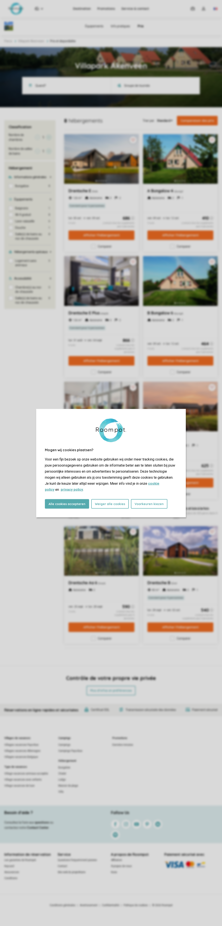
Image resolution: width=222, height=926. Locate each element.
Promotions (106, 9)
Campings (64, 738)
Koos (114, 872)
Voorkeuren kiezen (149, 504)
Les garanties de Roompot (20, 860)
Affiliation (116, 860)
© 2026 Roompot (162, 905)
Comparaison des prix (197, 121)
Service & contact (135, 9)
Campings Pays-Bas (70, 750)
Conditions (10, 878)
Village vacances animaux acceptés (26, 773)
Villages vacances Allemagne (22, 750)
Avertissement (89, 905)
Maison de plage (68, 785)
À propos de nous (121, 866)
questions (42, 822)
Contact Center (38, 827)
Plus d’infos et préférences (111, 691)
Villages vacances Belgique (21, 756)
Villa (61, 791)
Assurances (11, 872)
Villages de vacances (17, 738)
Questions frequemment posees (77, 860)
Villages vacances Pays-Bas (21, 744)
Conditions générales (62, 905)
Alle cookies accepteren (67, 504)
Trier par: (149, 120)
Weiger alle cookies (110, 504)
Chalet (62, 773)
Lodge (62, 779)
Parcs (8, 41)
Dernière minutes (122, 744)
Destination (82, 9)
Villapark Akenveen (31, 41)
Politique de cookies (136, 905)
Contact (62, 866)
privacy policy (72, 489)
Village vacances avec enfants (23, 779)
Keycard (9, 866)
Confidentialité (110, 905)
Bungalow (64, 767)
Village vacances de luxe (19, 785)
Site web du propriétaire (71, 872)
